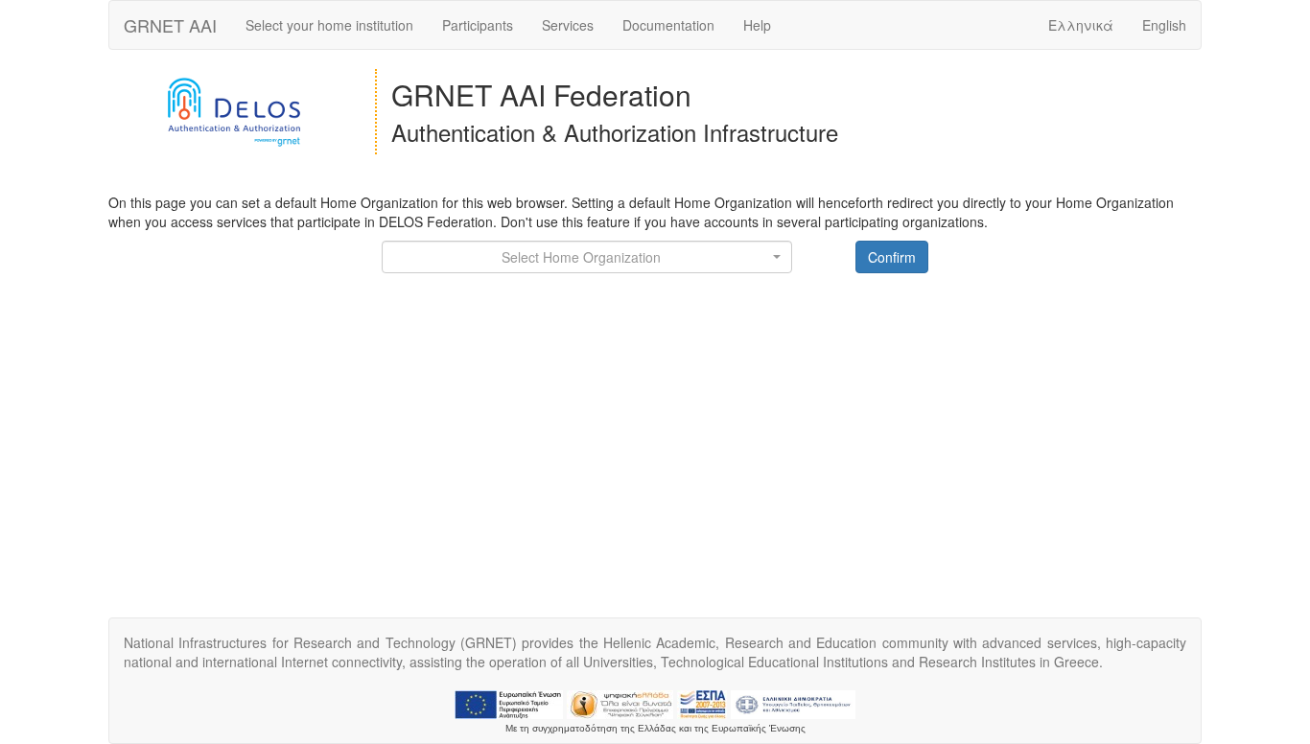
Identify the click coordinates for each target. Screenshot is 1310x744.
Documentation (668, 25)
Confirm (892, 257)
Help (757, 25)
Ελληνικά (1080, 25)
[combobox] (587, 257)
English (1164, 25)
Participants (477, 25)
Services (568, 25)
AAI (170, 24)
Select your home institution (329, 25)
